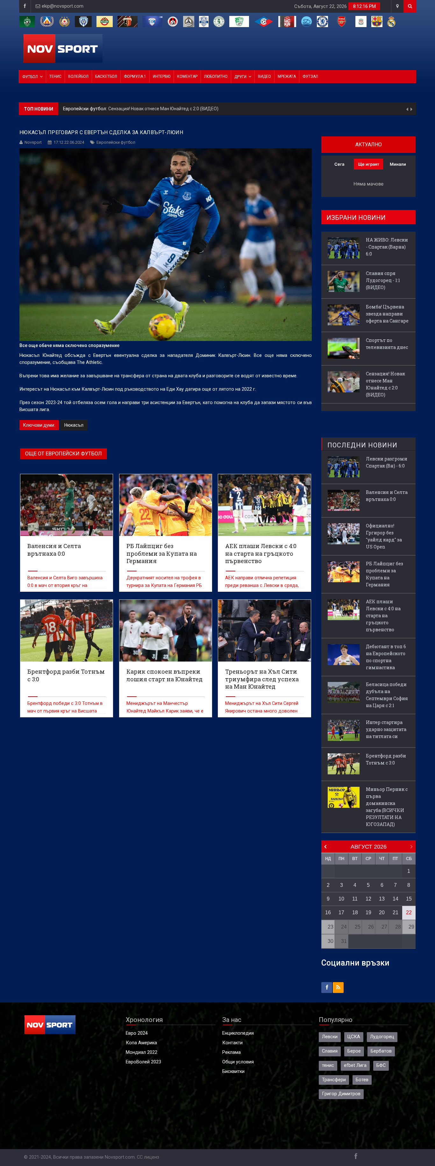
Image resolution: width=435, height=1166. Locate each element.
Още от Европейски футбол (63, 454)
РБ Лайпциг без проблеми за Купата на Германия (384, 574)
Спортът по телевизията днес (387, 343)
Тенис (55, 76)
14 (395, 899)
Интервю (161, 76)
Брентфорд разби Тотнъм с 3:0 (386, 759)
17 (341, 912)
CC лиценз (148, 1157)
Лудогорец (382, 1036)
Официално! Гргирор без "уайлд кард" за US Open (384, 536)
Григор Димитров (341, 1094)
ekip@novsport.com (62, 6)
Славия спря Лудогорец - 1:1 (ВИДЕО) (383, 280)
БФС (381, 1065)
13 (382, 899)
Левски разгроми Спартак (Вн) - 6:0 (386, 462)
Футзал (310, 76)
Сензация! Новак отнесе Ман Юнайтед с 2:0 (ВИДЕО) (385, 384)
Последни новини (362, 445)
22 (409, 912)
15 (409, 899)
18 (355, 912)
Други (240, 77)
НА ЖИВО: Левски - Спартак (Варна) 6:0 (130, 108)
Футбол (30, 77)
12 (368, 899)
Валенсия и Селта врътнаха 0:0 (387, 495)
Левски (330, 1036)
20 (382, 912)
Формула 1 (135, 76)
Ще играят (368, 164)
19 (368, 912)
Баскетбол (106, 76)
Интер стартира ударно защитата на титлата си (386, 729)
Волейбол (78, 76)
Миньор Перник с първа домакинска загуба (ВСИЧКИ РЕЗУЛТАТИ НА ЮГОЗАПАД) (387, 806)
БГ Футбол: (76, 109)
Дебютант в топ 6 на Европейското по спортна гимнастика (386, 656)
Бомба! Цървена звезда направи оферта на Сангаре (387, 314)
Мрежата (287, 76)
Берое (354, 1051)
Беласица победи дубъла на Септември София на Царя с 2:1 (387, 694)
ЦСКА (353, 1036)
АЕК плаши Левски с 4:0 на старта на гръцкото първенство (383, 615)
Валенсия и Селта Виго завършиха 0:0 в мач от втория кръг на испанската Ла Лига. (65, 585)
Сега (339, 164)
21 (395, 912)
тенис (328, 1065)
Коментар (187, 76)
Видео (264, 76)
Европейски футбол (115, 142)
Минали (398, 164)
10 (341, 899)
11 (355, 899)
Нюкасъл (73, 425)
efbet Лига (355, 1065)
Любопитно (216, 76)
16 (328, 912)
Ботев (362, 1080)
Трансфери (334, 1080)
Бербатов (381, 1051)
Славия (330, 1051)
